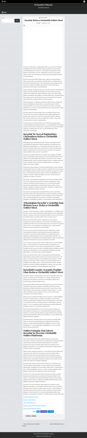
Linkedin (51, 411)
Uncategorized (43, 17)
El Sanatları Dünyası (43, 5)
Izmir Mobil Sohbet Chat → (57, 424)
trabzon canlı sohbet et (29, 399)
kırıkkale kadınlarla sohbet (30, 397)
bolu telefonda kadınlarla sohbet (32, 408)
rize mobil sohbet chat (29, 402)
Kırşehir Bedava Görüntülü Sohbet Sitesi (44, 20)
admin (39, 23)
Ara (3, 18)
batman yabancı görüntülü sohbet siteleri (34, 405)
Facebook (44, 411)
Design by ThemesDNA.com (43, 436)
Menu (5, 1)
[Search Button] (84, 1)
